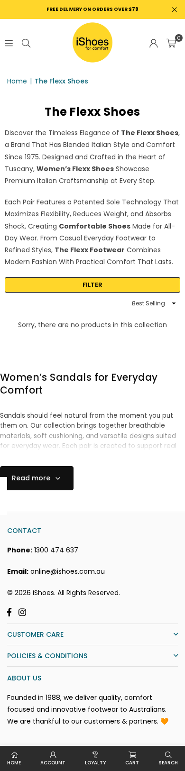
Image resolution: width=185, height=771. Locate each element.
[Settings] (153, 42)
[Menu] (9, 42)
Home (17, 81)
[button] (171, 42)
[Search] (26, 42)
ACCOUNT (52, 762)
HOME (14, 762)
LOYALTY (95, 762)
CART (132, 762)
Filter (92, 284)
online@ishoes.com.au (67, 571)
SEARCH (168, 762)
